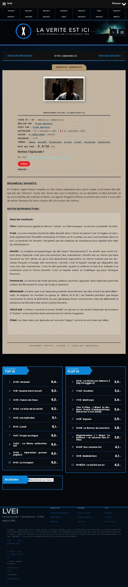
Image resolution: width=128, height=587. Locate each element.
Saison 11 (99, 17)
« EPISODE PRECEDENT (19, 55)
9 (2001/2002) (37, 135)
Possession (55, 142)
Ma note (22, 157)
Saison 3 (46, 11)
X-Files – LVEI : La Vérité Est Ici (14, 554)
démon (32, 142)
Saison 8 (28, 17)
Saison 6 (116, 11)
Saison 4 (63, 11)
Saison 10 (81, 17)
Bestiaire (54, 521)
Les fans (81, 521)
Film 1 (99, 11)
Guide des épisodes (59, 513)
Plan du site (110, 521)
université (104, 142)
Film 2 (64, 17)
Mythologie (55, 517)
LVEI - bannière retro (14, 542)
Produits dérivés (85, 517)
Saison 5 (81, 11)
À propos (109, 513)
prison (67, 142)
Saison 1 (11, 11)
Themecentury (13, 569)
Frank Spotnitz (44, 124)
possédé (42, 142)
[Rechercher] (113, 32)
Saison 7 (11, 17)
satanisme (89, 142)
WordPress (13, 578)
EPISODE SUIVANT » (110, 55)
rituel (77, 142)
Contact (108, 517)
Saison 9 (46, 17)
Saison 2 (28, 11)
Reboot (117, 17)
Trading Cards (84, 513)
